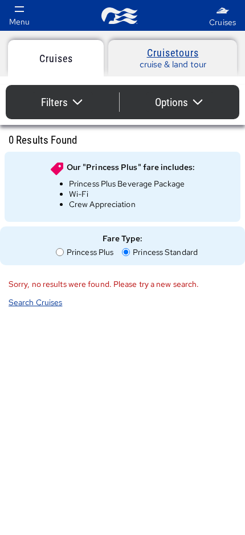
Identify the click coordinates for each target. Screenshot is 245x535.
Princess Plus (89, 252)
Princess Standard (165, 252)
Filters (67, 104)
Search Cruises (35, 302)
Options (184, 104)
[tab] (56, 58)
